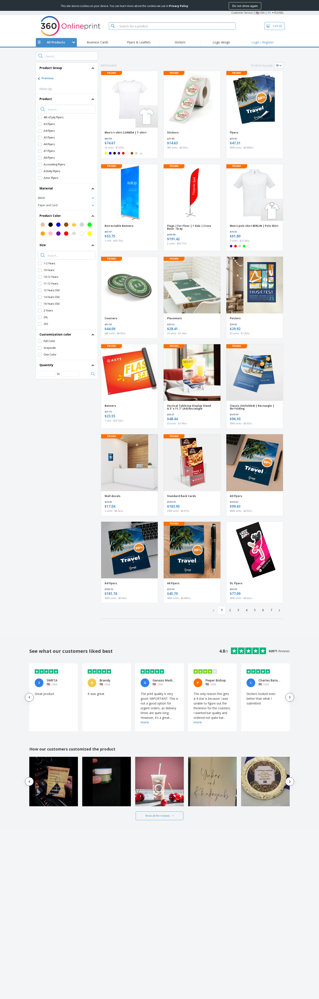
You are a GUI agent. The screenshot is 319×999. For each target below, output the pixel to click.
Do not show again (245, 6)
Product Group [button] (50, 68)
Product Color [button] (50, 216)
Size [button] (42, 245)
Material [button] (46, 188)
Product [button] (45, 99)
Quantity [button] (46, 365)
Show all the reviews (157, 816)
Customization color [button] (55, 334)
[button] (66, 198)
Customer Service (242, 13)
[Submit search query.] (40, 56)
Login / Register (263, 42)
